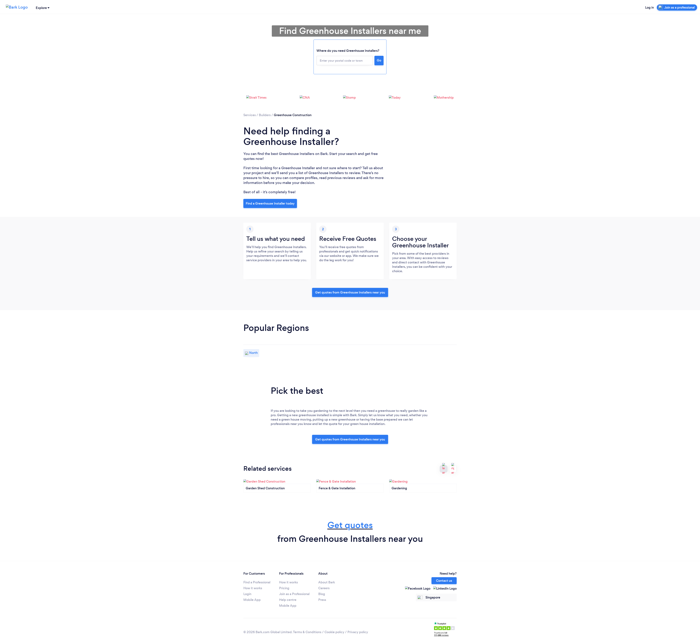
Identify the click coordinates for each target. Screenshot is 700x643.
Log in (649, 7)
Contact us (444, 580)
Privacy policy (357, 632)
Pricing (284, 588)
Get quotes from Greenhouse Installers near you (350, 292)
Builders (265, 115)
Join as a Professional (294, 594)
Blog (321, 594)
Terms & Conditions (307, 632)
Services (249, 115)
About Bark (326, 582)
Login (247, 594)
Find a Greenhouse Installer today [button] (270, 203)
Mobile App (252, 600)
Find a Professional (256, 582)
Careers (324, 588)
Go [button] (379, 60)
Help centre (287, 600)
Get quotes (350, 525)
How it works (252, 588)
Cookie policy (334, 632)
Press (322, 600)
